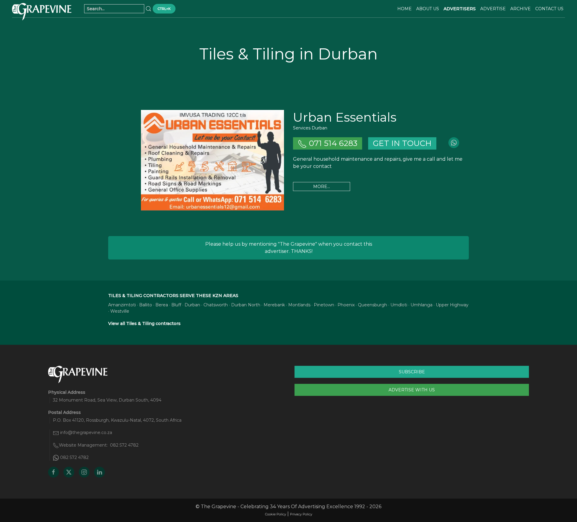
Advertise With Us (412, 390)
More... (321, 186)
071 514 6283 (332, 143)
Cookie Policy (275, 514)
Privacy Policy (301, 514)
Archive (520, 8)
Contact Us (549, 8)
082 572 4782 (124, 445)
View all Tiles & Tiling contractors (144, 323)
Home (404, 8)
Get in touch (402, 143)
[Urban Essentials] (212, 160)
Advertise (493, 8)
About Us (427, 8)
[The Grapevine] (42, 11)
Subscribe (412, 372)
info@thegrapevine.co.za (86, 432)
